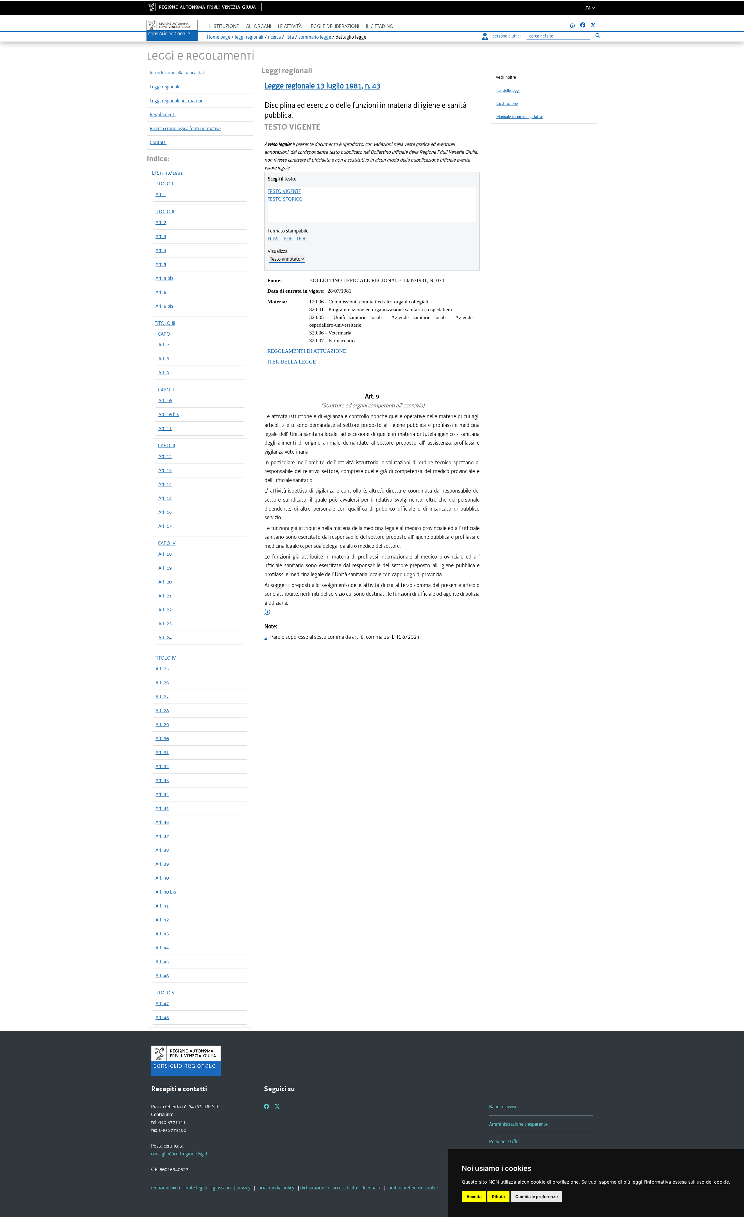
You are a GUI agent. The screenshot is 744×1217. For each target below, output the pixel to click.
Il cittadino (380, 26)
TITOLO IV (165, 658)
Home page (218, 37)
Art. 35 (162, 808)
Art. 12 (165, 456)
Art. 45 (162, 961)
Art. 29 (162, 724)
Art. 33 (162, 780)
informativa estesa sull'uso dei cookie (687, 1182)
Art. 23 (165, 623)
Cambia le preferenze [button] (536, 1196)
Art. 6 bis (164, 306)
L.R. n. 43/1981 (167, 173)
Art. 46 (162, 975)
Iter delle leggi (508, 90)
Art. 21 (165, 596)
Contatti (158, 142)
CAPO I (165, 334)
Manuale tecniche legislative (519, 116)
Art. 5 (160, 264)
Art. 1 (160, 194)
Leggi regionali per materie (176, 100)
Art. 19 (165, 568)
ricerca (274, 37)
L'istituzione (224, 26)
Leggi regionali (164, 86)
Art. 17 (165, 526)
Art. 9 (163, 372)
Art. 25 (162, 668)
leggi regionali (249, 37)
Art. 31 (162, 752)
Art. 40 (162, 878)
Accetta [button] (474, 1196)
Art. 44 (162, 947)
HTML (274, 238)
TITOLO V (165, 992)
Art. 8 (163, 358)
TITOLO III (165, 323)
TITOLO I (164, 183)
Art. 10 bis (168, 414)
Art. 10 (165, 400)
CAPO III (166, 445)
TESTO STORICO (285, 199)
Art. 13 (165, 470)
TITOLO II (164, 211)
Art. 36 (162, 822)
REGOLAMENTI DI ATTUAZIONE (306, 351)
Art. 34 (162, 794)
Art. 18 (165, 554)
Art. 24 (165, 637)
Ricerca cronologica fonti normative (185, 128)
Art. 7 (163, 344)
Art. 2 (160, 222)
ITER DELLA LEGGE (291, 362)
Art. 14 (165, 484)
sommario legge (314, 37)
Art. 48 (162, 1017)
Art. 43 (162, 933)
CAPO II (166, 389)
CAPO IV (167, 543)
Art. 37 (162, 836)
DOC (302, 238)
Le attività (290, 26)
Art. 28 (162, 710)
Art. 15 (165, 498)
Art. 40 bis (165, 892)
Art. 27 (162, 696)
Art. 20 (165, 582)
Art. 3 (160, 236)
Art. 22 (165, 609)
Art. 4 (160, 250)
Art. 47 (162, 1003)
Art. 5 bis (164, 278)
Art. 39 (162, 864)
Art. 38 (162, 850)
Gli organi (258, 26)
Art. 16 (165, 512)
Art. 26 (162, 682)
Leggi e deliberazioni (333, 26)
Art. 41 (162, 906)
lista (289, 37)
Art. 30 (162, 738)
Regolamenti (163, 114)
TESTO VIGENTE (284, 191)
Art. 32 (162, 766)
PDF (288, 238)
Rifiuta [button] (498, 1196)
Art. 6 (160, 292)
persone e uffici (506, 36)
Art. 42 (162, 920)
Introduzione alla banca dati (177, 72)
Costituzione (507, 103)
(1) (267, 611)
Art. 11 (165, 428)
